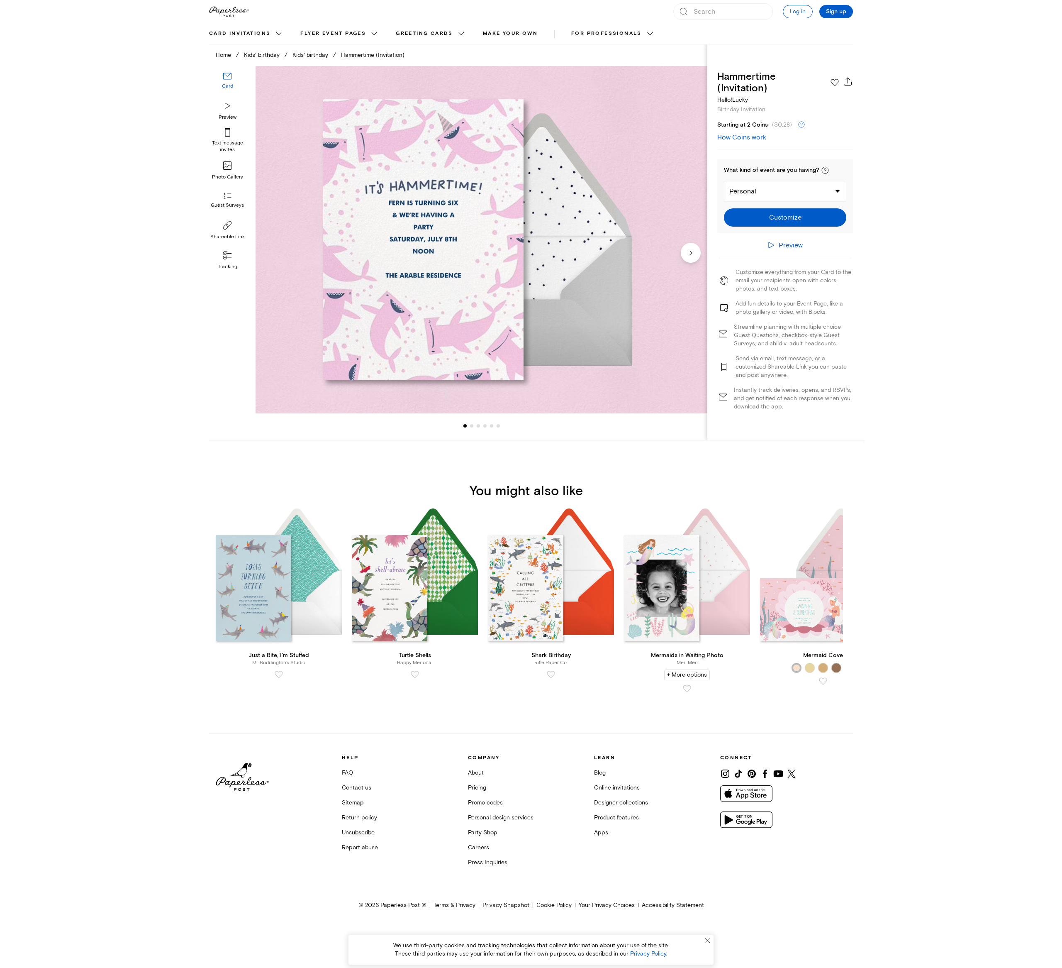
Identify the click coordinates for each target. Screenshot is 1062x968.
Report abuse (360, 847)
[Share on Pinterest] (752, 774)
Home (223, 55)
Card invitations (239, 33)
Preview (227, 117)
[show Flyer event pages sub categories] (374, 34)
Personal (742, 191)
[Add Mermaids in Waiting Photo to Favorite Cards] (687, 689)
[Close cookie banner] (708, 941)
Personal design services (500, 817)
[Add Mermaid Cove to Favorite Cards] (823, 681)
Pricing (477, 787)
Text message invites (227, 146)
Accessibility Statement (673, 905)
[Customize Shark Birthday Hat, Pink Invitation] (481, 239)
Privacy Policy (648, 953)
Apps (601, 832)
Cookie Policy (554, 905)
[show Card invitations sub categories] (279, 34)
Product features (616, 817)
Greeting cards (424, 33)
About (476, 772)
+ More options (687, 674)
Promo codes (485, 802)
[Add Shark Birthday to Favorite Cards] (551, 675)
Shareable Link (227, 237)
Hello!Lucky (732, 99)
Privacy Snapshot (505, 905)
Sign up (836, 11)
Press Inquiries (487, 862)
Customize (785, 217)
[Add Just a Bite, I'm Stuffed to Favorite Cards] (279, 675)
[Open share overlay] (848, 81)
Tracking (227, 267)
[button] (825, 170)
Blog (600, 772)
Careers (478, 847)
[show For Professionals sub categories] (650, 34)
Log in (798, 11)
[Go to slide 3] (471, 426)
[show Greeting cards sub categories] (461, 34)
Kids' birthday (262, 55)
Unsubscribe (358, 832)
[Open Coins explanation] (801, 125)
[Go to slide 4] (478, 426)
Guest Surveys (227, 205)
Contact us (356, 787)
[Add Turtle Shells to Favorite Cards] (415, 675)
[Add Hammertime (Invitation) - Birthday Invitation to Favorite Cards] (835, 83)
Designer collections (621, 802)
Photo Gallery (227, 177)
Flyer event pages (333, 33)
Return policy (359, 817)
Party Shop (482, 832)
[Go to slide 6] (491, 426)
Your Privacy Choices (607, 905)
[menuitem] (246, 34)
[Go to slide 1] (465, 426)
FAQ (347, 772)
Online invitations (617, 787)
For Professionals (606, 33)
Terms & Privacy (454, 905)
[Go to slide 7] (498, 426)
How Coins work (741, 137)
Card (227, 86)
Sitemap (353, 802)
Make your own (510, 33)
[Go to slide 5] (485, 426)
